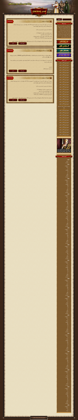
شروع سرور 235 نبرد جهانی (64, 134)
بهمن (67, 189)
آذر (67, 171)
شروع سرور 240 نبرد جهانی (64, 122)
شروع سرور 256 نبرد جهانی (64, 79)
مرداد (67, 182)
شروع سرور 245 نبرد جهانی (64, 110)
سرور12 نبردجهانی (45, 21)
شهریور (67, 169)
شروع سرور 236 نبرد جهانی (64, 132)
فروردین (66, 162)
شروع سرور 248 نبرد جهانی (64, 99)
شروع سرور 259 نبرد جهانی (64, 72)
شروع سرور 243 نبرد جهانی (64, 115)
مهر (67, 202)
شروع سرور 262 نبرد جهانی (64, 65)
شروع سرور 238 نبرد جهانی (64, 127)
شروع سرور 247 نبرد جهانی (64, 101)
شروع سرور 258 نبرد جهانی (64, 74)
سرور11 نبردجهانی (45, 78)
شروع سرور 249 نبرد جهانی (64, 96)
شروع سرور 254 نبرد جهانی (64, 84)
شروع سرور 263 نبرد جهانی (64, 62)
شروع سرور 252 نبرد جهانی (64, 89)
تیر (67, 168)
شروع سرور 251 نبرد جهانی (64, 91)
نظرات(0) (22, 70)
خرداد (67, 167)
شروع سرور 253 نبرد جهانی (64, 86)
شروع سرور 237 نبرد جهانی (64, 129)
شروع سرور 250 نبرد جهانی (64, 94)
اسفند (67, 161)
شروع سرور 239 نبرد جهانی (64, 124)
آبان (67, 185)
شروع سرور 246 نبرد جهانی (64, 103)
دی (67, 172)
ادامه (13, 43)
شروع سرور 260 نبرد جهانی (64, 69)
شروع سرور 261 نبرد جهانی (64, 67)
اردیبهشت (66, 165)
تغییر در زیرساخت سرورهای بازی (42, 50)
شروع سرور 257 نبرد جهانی (64, 77)
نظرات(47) (22, 43)
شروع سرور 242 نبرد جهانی (64, 117)
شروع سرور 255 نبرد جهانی (64, 82)
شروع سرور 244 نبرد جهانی (64, 112)
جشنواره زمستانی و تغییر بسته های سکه (64, 107)
